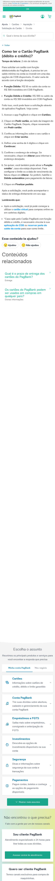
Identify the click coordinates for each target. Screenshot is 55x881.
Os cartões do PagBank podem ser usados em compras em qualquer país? (25, 293)
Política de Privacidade (20, 3)
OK (27, 9)
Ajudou (12, 245)
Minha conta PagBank (19, 668)
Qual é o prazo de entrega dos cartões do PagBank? (25, 275)
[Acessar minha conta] (42, 16)
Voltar (7, 45)
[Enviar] (4, 36)
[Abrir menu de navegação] (4, 16)
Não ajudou (32, 245)
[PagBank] (16, 16)
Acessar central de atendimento (27, 855)
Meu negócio (41, 668)
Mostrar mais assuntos (29, 802)
